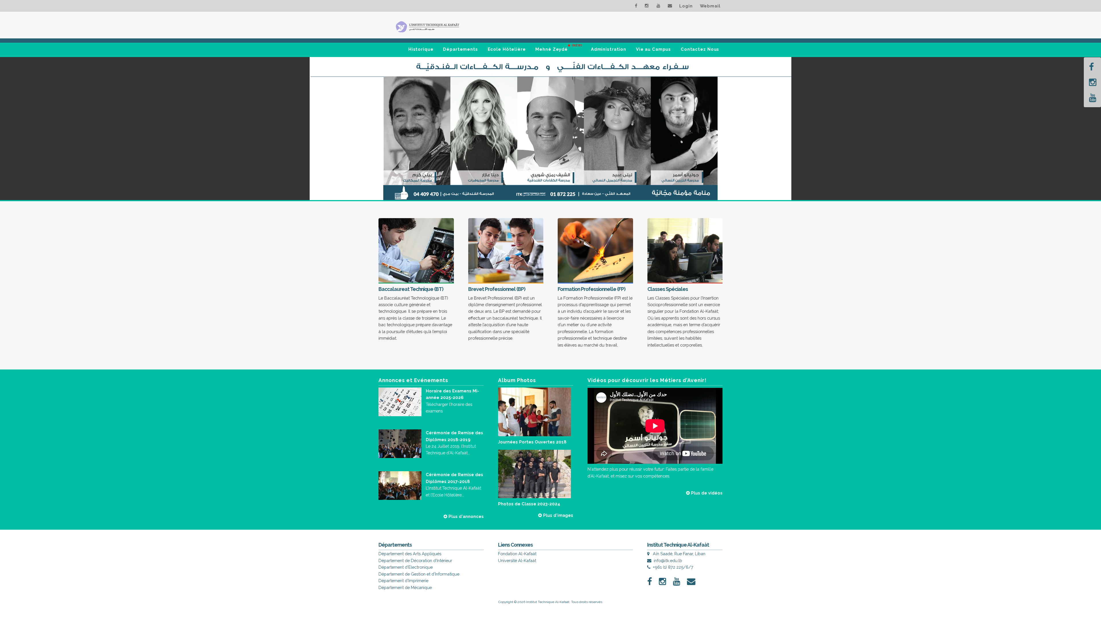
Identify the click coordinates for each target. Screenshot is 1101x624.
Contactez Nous (700, 49)
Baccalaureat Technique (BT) (410, 289)
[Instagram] (1093, 82)
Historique (421, 49)
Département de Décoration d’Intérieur (415, 560)
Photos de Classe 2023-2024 (529, 503)
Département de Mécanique (405, 587)
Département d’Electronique (405, 567)
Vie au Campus (653, 49)
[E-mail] (670, 5)
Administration (608, 49)
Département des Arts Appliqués (409, 553)
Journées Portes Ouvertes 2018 (532, 441)
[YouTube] (1093, 97)
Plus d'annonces (465, 516)
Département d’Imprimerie (403, 580)
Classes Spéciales (667, 289)
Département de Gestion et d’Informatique (418, 574)
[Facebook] (1091, 67)
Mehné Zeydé (558, 48)
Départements (460, 49)
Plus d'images (557, 515)
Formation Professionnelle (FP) (591, 289)
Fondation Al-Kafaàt (517, 553)
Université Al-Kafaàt (517, 560)
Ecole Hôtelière (507, 49)
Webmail (710, 5)
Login (685, 5)
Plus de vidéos (706, 492)
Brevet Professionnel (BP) (496, 289)
